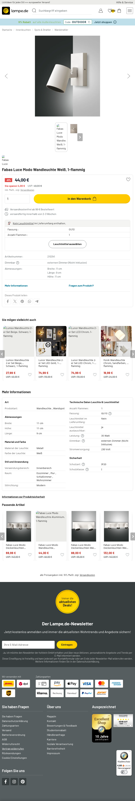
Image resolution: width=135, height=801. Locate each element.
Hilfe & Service (124, 2)
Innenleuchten (23, 29)
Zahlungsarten (10, 725)
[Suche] (34, 10)
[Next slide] (80, 137)
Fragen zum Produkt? (81, 285)
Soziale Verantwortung (60, 743)
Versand (6, 730)
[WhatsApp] (29, 301)
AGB (4, 739)
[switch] (124, 772)
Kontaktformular (66, 658)
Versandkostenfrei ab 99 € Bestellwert (32, 209)
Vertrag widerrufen (13, 748)
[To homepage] (15, 11)
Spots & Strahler (42, 29)
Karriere (51, 739)
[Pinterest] (22, 301)
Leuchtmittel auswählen (67, 243)
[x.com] (15, 301)
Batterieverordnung (13, 734)
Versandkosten (27, 190)
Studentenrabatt (56, 730)
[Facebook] (8, 301)
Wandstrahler (61, 29)
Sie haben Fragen (12, 716)
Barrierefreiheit (56, 748)
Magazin (51, 716)
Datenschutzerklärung (88, 661)
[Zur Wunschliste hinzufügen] (128, 179)
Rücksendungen (11, 753)
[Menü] (130, 752)
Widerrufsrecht (11, 743)
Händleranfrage (56, 734)
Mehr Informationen (16, 285)
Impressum (53, 753)
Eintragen (67, 644)
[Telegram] (37, 301)
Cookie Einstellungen (14, 757)
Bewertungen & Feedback (62, 725)
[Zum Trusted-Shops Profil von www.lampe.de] (112, 728)
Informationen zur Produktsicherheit (23, 496)
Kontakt (51, 720)
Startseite (7, 29)
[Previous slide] (55, 137)
